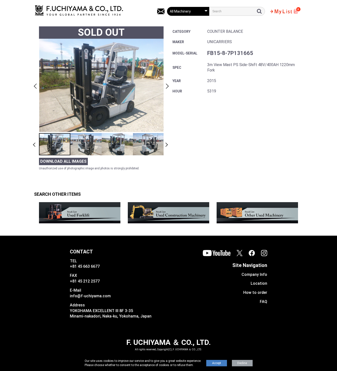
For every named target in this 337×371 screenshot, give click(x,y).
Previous (36, 85)
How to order (255, 292)
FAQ (263, 301)
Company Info (254, 274)
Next (166, 85)
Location (259, 283)
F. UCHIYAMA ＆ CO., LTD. (168, 342)
